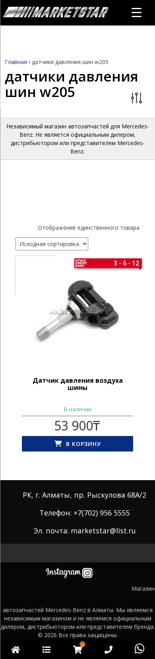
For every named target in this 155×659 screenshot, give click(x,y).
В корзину (83, 444)
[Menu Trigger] (136, 12)
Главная (16, 62)
